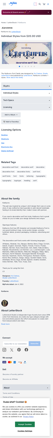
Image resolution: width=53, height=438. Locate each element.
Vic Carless (38, 73)
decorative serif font (10, 167)
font (15, 176)
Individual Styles (10, 92)
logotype (17, 181)
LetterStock (12, 22)
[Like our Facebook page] (27, 350)
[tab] (19, 66)
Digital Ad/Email (7, 151)
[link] (44, 4)
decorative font (8, 172)
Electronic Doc (7, 147)
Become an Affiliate (10, 379)
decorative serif (27, 167)
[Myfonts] (13, 5)
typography (6, 181)
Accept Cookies (25, 424)
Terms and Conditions (11, 393)
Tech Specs (8, 100)
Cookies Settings (25, 431)
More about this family (15, 77)
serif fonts (6, 176)
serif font (36, 172)
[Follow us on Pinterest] (20, 350)
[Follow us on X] (12, 350)
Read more (5, 324)
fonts (22, 176)
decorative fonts (23, 172)
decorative (40, 167)
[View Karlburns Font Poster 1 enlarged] (27, 54)
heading (27, 181)
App (2, 143)
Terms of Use (8, 397)
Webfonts (5, 139)
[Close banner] (48, 12)
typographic (40, 176)
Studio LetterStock (9, 278)
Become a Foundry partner (13, 374)
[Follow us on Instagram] (5, 350)
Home (3, 22)
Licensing (7, 107)
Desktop (4, 135)
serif (35, 181)
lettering (30, 176)
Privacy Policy (28, 416)
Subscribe (34, 343)
